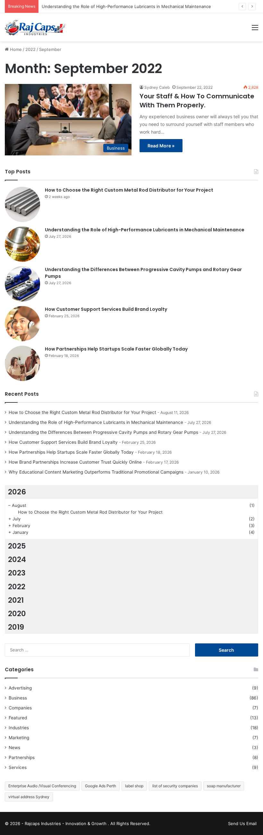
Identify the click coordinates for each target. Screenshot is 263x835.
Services (18, 767)
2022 (30, 49)
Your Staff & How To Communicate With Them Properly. (197, 101)
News (14, 747)
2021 (16, 600)
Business (18, 697)
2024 (17, 559)
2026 (17, 492)
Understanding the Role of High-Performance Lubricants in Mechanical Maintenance (126, 6)
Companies (20, 707)
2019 (16, 627)
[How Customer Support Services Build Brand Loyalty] (22, 323)
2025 (17, 546)
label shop (134, 785)
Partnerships (22, 757)
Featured (18, 717)
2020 (17, 613)
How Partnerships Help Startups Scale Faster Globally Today (116, 349)
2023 (17, 573)
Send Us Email (242, 823)
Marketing (19, 737)
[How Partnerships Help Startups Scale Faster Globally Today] (22, 363)
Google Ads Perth (100, 785)
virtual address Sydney (28, 796)
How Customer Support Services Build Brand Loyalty (106, 309)
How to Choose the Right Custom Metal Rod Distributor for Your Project (129, 190)
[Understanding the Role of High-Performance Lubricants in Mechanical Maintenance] (22, 244)
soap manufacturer (224, 785)
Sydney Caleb (157, 87)
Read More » (161, 145)
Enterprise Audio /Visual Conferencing (42, 785)
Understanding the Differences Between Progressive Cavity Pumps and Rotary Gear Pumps (103, 432)
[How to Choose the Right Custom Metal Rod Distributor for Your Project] (22, 204)
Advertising (20, 687)
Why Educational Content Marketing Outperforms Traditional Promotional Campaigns (96, 472)
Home (15, 49)
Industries (19, 727)
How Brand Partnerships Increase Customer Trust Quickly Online (75, 462)
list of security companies (175, 785)
